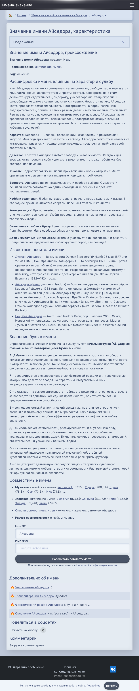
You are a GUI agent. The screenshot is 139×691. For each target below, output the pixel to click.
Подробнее (93, 685)
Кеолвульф (65, 487)
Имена (21, 15)
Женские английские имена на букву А (59, 15)
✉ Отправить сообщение (26, 667)
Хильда (20, 503)
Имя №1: (21, 526)
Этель (43, 503)
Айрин (111, 499)
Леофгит (63, 499)
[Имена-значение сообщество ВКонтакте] (113, 669)
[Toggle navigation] (132, 5)
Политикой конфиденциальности (96, 565)
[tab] (69, 42)
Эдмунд (90, 487)
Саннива (88, 499)
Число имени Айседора (32, 587)
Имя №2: (21, 541)
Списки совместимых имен (35, 510)
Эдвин (113, 487)
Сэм (30, 491)
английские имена (48, 67)
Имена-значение (17, 5)
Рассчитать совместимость (72, 559)
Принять (111, 685)
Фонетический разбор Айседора (38, 604)
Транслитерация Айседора (34, 596)
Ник (49, 491)
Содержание (23, 42)
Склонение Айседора (30, 613)
